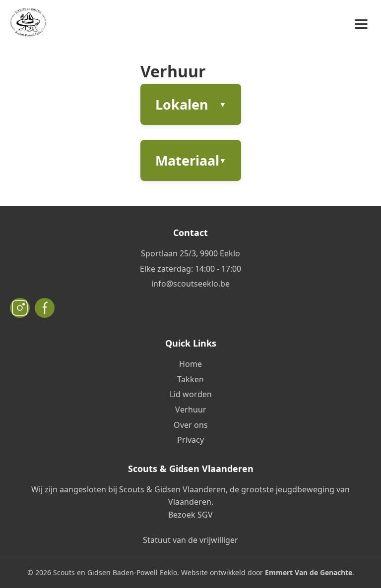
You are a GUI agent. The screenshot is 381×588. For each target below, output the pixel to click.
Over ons (191, 424)
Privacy (190, 439)
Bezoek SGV (190, 514)
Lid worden (191, 394)
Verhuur (190, 409)
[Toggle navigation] (361, 24)
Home (190, 363)
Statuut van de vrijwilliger (190, 539)
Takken (190, 379)
